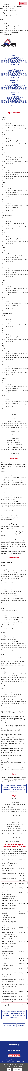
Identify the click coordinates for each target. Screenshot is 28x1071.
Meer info (17, 1069)
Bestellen (21, 1025)
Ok (9, 1069)
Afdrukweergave (9, 1025)
